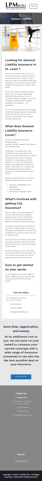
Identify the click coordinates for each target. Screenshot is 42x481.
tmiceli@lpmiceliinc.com (19, 312)
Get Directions (15, 304)
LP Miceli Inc (21, 461)
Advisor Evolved (30, 477)
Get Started (21, 376)
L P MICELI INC (24, 474)
